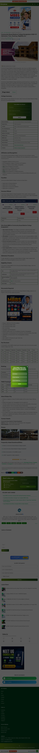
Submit (19, 383)
